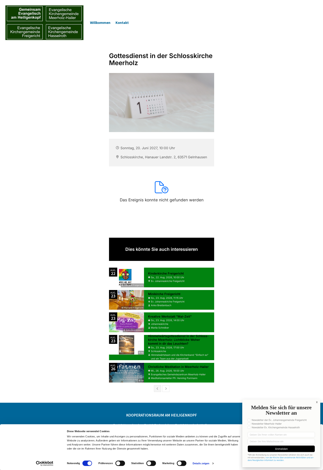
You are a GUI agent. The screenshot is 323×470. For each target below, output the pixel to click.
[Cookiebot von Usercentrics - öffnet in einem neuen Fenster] (44, 463)
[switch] (120, 463)
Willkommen (100, 22)
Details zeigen (201, 463)
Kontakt (122, 22)
